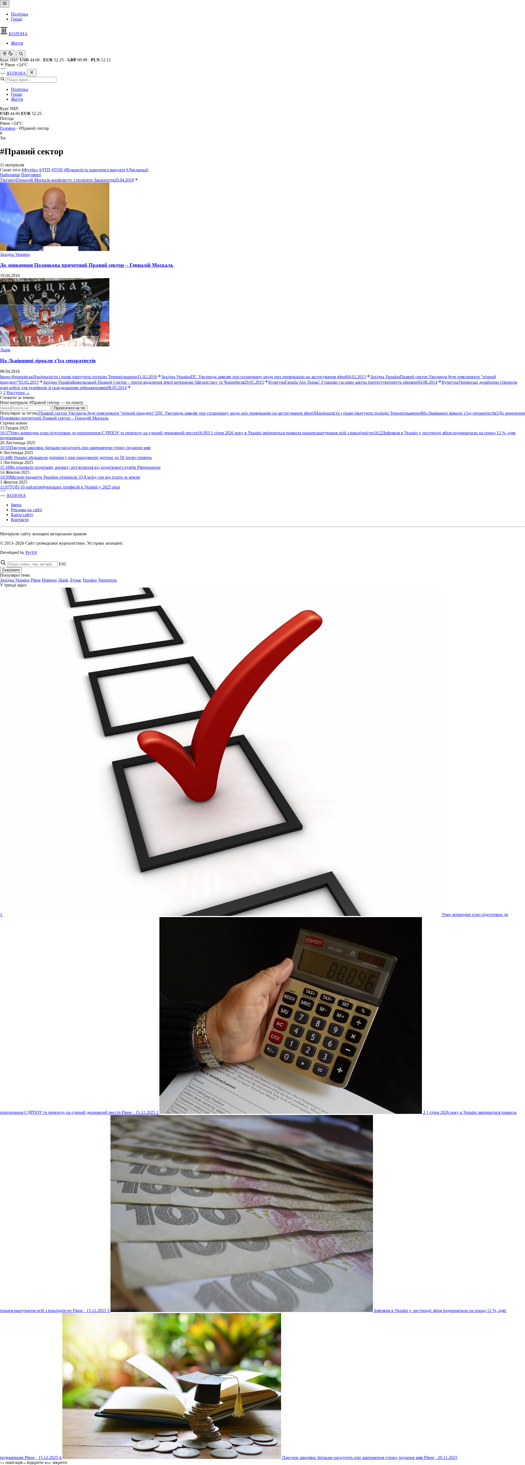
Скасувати (10, 570)
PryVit (31, 552)
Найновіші (10, 174)
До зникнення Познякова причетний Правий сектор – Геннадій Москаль (86, 265)
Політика (19, 14)
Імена (16, 504)
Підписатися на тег (69, 408)
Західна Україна (15, 254)
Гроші (16, 19)
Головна (7, 128)
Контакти (20, 519)
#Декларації (137, 169)
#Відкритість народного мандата (94, 169)
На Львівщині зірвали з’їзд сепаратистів (48, 360)
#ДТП (44, 169)
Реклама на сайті (26, 509)
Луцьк (75, 580)
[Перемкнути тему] (7, 53)
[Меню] (4, 3)
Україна (89, 580)
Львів (5, 350)
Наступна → (18, 392)
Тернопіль (107, 580)
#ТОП (57, 169)
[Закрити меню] (31, 72)
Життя (17, 43)
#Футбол (30, 169)
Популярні (31, 174)
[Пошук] (20, 53)
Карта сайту (22, 514)
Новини (49, 580)
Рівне (36, 580)
